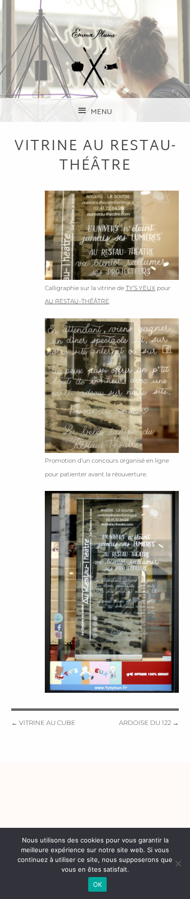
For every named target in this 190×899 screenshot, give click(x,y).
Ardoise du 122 (149, 722)
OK (97, 884)
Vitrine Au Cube (43, 722)
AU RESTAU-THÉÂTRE (77, 301)
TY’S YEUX (140, 288)
